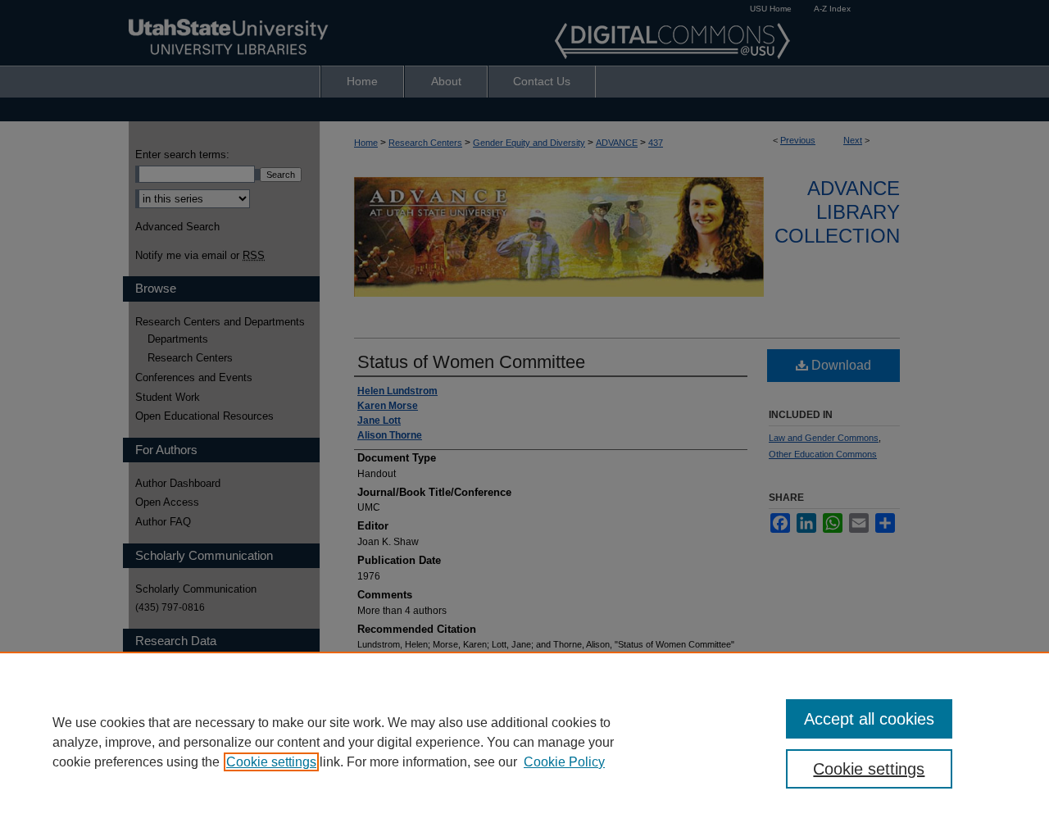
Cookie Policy (564, 762)
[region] (524, 742)
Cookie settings (271, 762)
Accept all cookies (869, 719)
